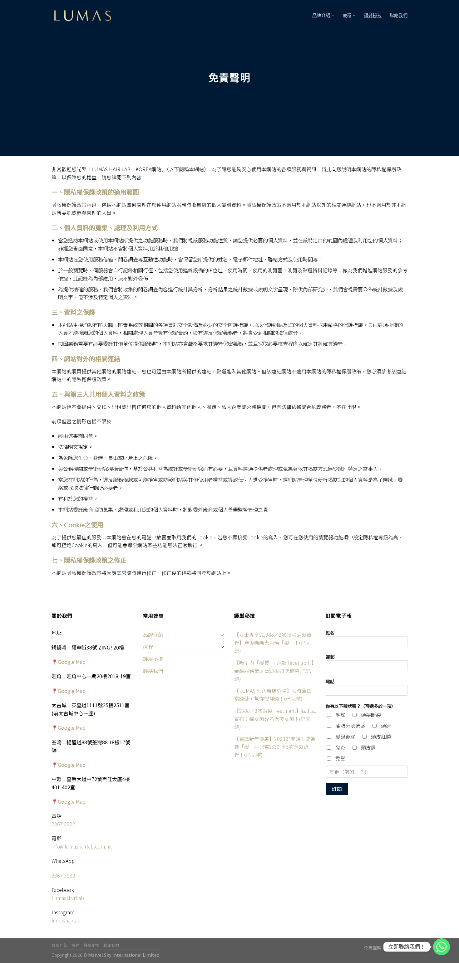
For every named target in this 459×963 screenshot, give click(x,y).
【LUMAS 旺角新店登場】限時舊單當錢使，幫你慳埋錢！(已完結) (273, 695)
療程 (347, 15)
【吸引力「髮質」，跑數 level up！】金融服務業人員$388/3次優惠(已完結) (274, 670)
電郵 (330, 657)
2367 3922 (63, 824)
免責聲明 (372, 947)
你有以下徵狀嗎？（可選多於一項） (361, 706)
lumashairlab (66, 920)
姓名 (330, 632)
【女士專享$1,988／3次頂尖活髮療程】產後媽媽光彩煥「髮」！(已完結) (273, 642)
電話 (330, 681)
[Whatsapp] (441, 946)
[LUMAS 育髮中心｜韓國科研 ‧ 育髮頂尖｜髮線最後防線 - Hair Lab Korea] (83, 15)
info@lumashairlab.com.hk (82, 846)
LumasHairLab (68, 898)
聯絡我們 (398, 15)
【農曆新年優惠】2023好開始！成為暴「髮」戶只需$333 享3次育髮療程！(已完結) (274, 746)
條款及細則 (396, 947)
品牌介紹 (321, 15)
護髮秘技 (373, 15)
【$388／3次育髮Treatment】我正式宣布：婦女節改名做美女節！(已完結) (275, 718)
